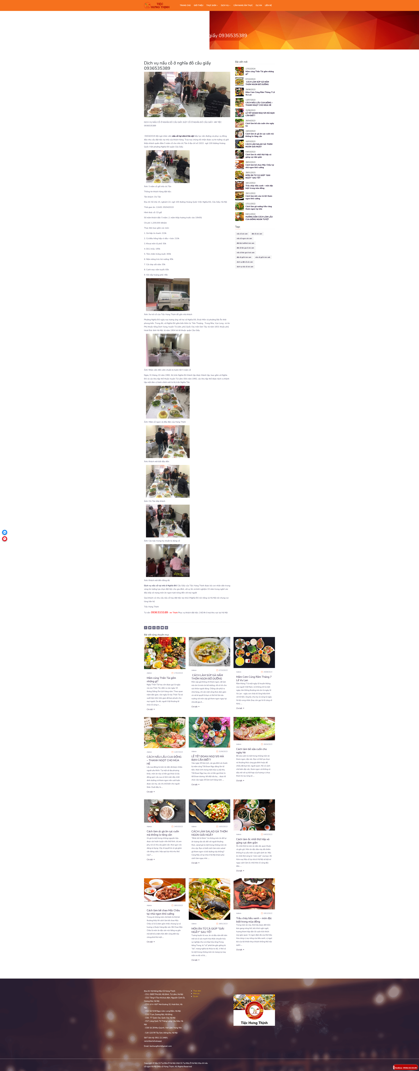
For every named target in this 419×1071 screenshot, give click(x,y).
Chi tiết (150, 709)
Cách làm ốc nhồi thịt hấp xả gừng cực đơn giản (258, 155)
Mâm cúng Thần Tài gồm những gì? (260, 72)
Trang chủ (185, 5)
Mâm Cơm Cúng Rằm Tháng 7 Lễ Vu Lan (260, 93)
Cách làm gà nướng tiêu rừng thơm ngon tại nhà (259, 207)
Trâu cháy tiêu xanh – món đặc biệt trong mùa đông (259, 187)
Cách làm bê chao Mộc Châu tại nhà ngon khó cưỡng (260, 166)
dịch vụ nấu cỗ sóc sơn (245, 267)
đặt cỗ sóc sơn (257, 234)
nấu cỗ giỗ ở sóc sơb (262, 257)
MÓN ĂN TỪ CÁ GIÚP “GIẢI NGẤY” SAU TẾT (258, 176)
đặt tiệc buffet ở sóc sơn (245, 243)
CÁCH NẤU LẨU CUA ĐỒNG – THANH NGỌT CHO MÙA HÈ (259, 104)
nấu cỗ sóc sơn (242, 234)
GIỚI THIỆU (198, 5)
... (160, 705)
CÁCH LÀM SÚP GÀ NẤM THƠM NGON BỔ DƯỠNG (257, 83)
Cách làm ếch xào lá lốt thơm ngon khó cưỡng (259, 197)
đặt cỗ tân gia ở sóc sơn (245, 248)
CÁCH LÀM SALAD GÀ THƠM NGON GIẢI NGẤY (259, 145)
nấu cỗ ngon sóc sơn (244, 238)
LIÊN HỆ (268, 5)
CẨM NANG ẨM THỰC (243, 5)
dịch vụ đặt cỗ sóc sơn (245, 262)
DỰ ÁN (259, 5)
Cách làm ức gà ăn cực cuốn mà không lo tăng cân (260, 135)
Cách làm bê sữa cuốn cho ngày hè (260, 124)
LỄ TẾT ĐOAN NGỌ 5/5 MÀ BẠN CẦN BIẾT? (260, 114)
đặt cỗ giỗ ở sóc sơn (244, 257)
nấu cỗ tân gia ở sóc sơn (245, 253)
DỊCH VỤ (225, 5)
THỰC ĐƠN (211, 5)
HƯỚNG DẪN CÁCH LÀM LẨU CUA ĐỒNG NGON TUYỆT (259, 218)
